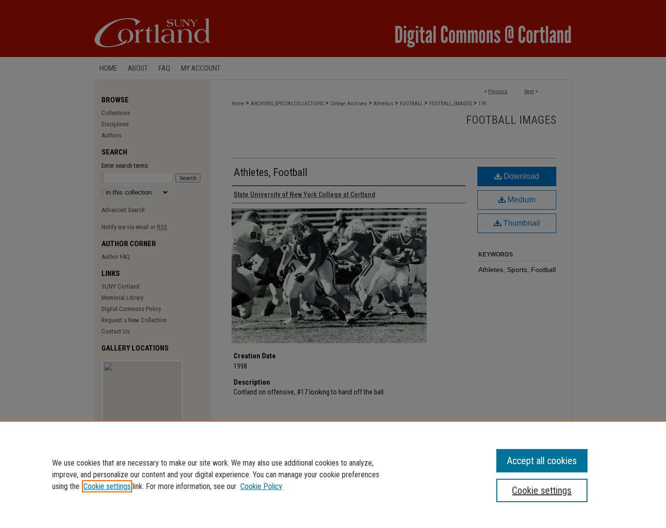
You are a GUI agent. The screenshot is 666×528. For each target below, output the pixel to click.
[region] (333, 474)
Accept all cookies (542, 461)
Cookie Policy (261, 486)
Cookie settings (107, 486)
